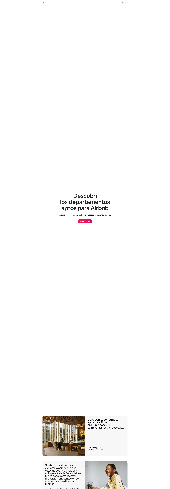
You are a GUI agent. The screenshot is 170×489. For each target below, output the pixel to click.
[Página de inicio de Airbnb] (43, 2)
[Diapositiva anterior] (89, 452)
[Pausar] (92, 452)
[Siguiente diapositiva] (95, 452)
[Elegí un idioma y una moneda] (122, 2)
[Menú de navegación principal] (126, 2)
